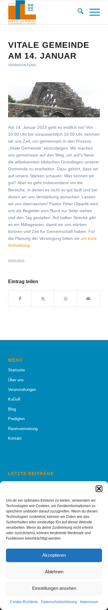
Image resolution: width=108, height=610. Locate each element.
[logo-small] (45, 12)
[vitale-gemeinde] (54, 99)
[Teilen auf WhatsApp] (65, 299)
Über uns (16, 380)
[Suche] (77, 12)
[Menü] (91, 12)
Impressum (89, 602)
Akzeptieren (54, 555)
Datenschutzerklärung (59, 602)
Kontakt (15, 438)
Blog (12, 409)
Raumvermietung (23, 428)
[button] (99, 489)
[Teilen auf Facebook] (19, 299)
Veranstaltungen (22, 389)
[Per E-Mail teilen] (88, 299)
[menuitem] (77, 12)
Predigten (16, 418)
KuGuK (14, 399)
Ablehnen (54, 571)
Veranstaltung (22, 65)
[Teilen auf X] (43, 299)
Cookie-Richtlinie (24, 602)
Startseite (16, 370)
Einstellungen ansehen (54, 588)
